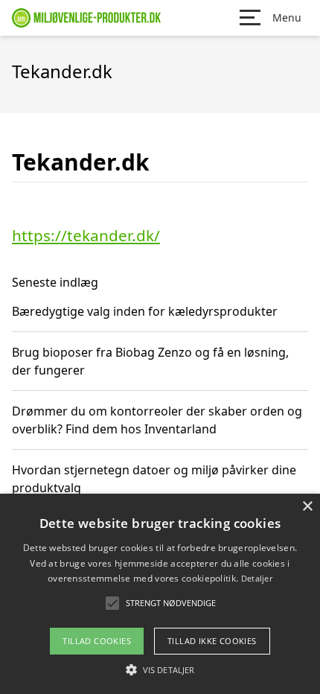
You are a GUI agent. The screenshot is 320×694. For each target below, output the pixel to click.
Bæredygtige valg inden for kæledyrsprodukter (145, 311)
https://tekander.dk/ (86, 235)
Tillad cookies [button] (97, 640)
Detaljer (256, 578)
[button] (160, 669)
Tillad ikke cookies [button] (212, 640)
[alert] (160, 594)
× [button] (307, 506)
